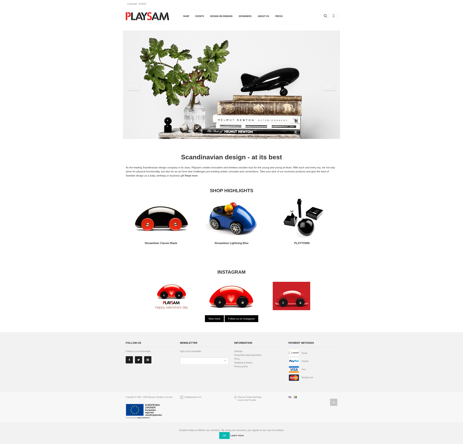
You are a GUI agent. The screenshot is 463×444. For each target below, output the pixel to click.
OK (224, 435)
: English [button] (137, 4)
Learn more (237, 435)
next (329, 86)
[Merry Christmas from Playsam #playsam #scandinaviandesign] (291, 295)
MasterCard (307, 377)
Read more (191, 175)
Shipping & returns (243, 362)
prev (134, 86)
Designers (245, 16)
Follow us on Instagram (241, 318)
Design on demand (221, 16)
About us (263, 16)
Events (199, 16)
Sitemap (238, 351)
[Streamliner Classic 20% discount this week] (171, 295)
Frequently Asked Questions (248, 355)
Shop (186, 16)
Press (279, 16)
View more (214, 318)
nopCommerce (143, 418)
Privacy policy (241, 366)
